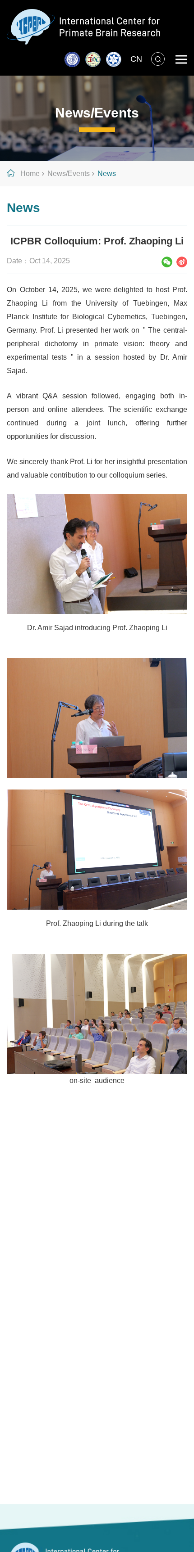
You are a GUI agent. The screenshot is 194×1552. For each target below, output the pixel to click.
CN (136, 58)
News (106, 173)
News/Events (68, 173)
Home (30, 173)
